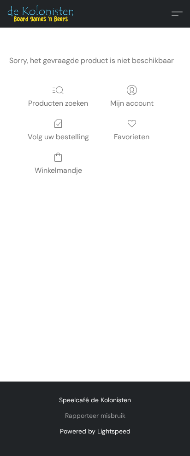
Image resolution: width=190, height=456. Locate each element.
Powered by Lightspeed (95, 431)
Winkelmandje (58, 170)
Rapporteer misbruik (95, 415)
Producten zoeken (58, 103)
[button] (42, 14)
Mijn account (132, 103)
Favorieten (131, 137)
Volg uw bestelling (58, 137)
